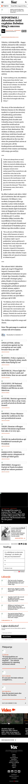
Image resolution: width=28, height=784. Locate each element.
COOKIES (14, 778)
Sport (14, 767)
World (14, 764)
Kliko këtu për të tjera (19, 538)
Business (14, 759)
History (14, 765)
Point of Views (14, 761)
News (14, 754)
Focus (14, 756)
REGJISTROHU (7, 636)
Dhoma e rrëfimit (14, 762)
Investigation (14, 757)
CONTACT (14, 774)
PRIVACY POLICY (14, 776)
